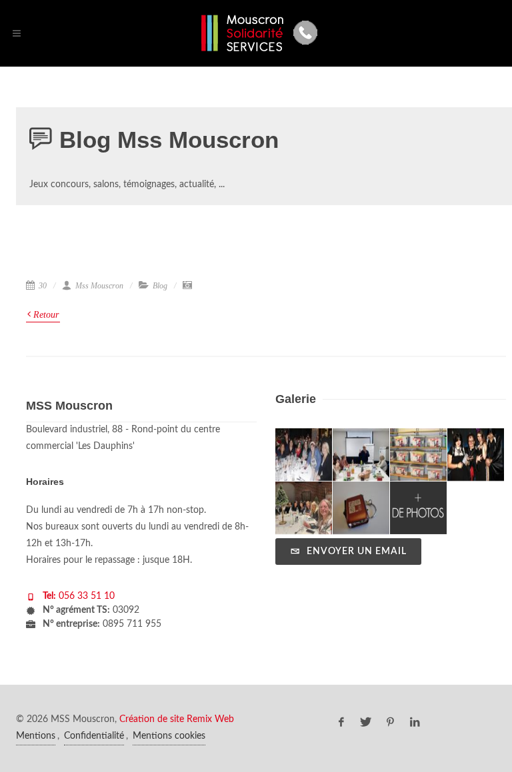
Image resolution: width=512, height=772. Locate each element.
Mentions (35, 736)
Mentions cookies (169, 736)
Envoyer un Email (355, 551)
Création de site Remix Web (176, 719)
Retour (45, 315)
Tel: (49, 596)
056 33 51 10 (85, 596)
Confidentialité (94, 736)
